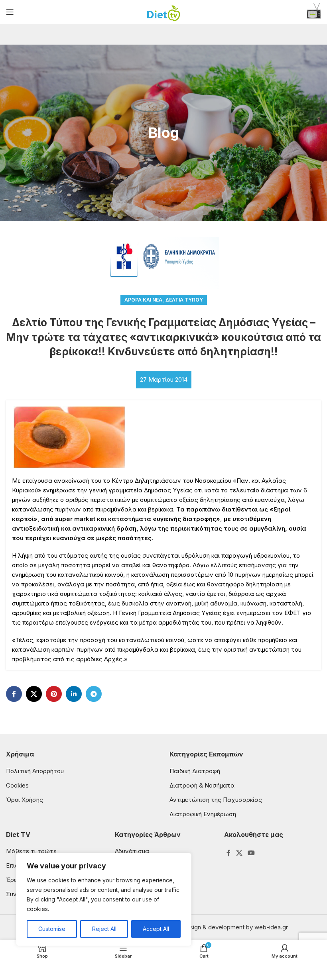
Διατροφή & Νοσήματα (201, 785)
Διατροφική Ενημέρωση (202, 814)
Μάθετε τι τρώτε (31, 851)
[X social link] (34, 694)
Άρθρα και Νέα (143, 300)
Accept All (156, 928)
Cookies (17, 785)
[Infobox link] (314, 12)
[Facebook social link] (14, 694)
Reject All (104, 928)
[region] (103, 899)
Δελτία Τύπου (184, 300)
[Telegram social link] (94, 694)
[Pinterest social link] (54, 694)
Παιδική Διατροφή (194, 771)
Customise (51, 928)
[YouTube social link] (251, 853)
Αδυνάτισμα (132, 851)
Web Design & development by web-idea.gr (227, 927)
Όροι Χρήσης (24, 799)
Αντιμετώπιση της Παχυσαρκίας (215, 799)
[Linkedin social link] (74, 694)
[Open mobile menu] (10, 12)
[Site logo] (164, 11)
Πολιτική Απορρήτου (35, 771)
